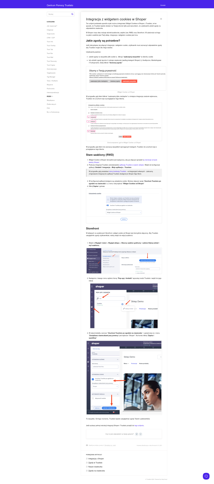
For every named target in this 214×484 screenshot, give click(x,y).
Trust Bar (50, 53)
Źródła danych (51, 104)
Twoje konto (51, 34)
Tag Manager (51, 77)
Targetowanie (51, 73)
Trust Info (50, 41)
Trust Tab (50, 49)
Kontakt (163, 5)
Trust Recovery (52, 61)
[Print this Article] (161, 19)
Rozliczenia (50, 88)
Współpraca (51, 100)
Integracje (50, 30)
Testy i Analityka (52, 81)
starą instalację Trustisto (117, 171)
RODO (49, 96)
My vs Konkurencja (53, 112)
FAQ (48, 108)
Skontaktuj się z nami (110, 445)
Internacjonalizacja (53, 92)
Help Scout (164, 479)
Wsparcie (50, 85)
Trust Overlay (51, 45)
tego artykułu (139, 425)
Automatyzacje (52, 69)
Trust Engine (51, 65)
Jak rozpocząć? (52, 26)
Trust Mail (50, 57)
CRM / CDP (51, 38)
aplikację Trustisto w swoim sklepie (131, 165)
